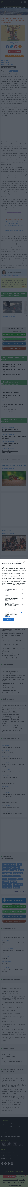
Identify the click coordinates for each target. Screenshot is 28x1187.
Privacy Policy (22, 625)
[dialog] (14, 593)
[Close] (24, 562)
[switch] (22, 593)
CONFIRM (8, 619)
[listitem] (14, 590)
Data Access (14, 625)
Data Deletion (5, 625)
